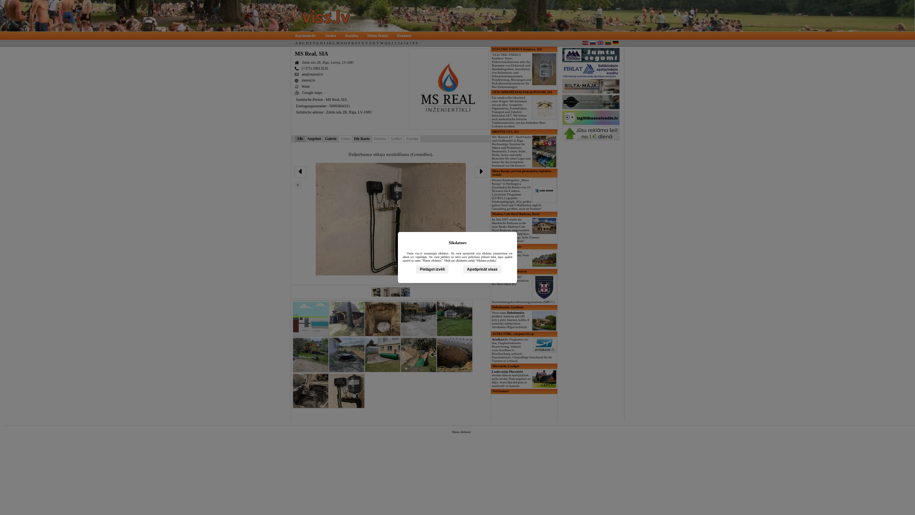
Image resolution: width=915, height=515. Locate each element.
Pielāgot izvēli (432, 269)
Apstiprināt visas (482, 269)
